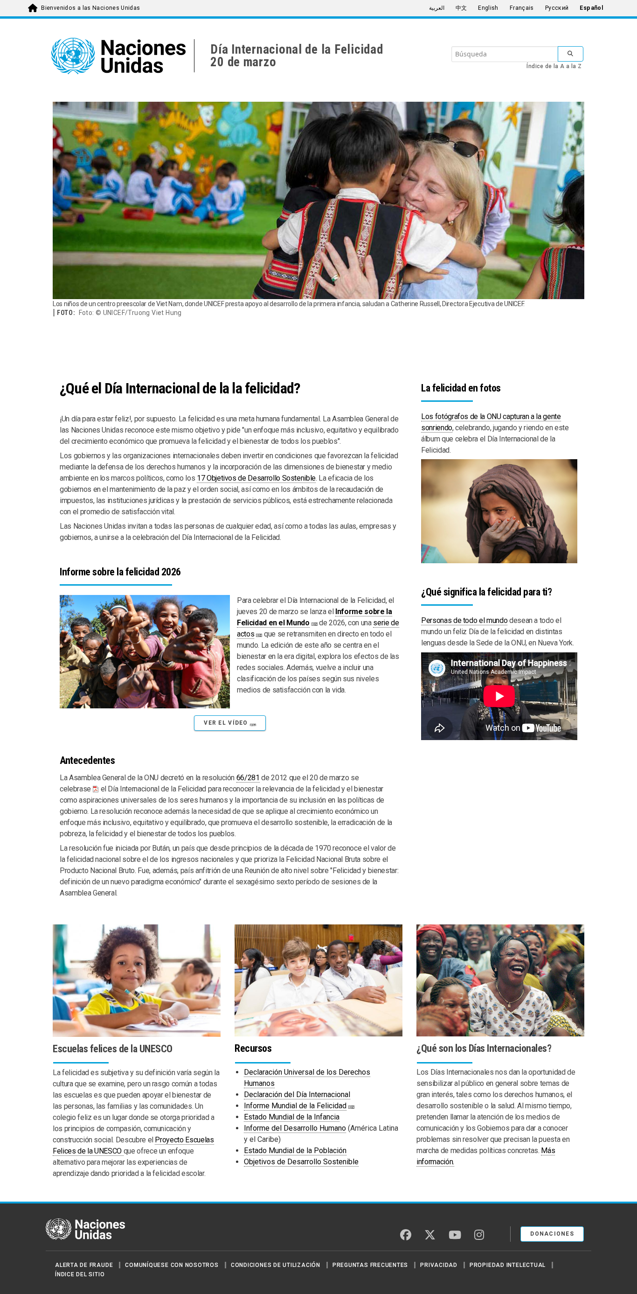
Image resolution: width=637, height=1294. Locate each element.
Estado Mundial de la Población (295, 1150)
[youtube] (455, 1234)
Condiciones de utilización (275, 1265)
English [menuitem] (488, 8)
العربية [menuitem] (436, 8)
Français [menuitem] (522, 8)
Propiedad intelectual (508, 1265)
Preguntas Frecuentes (370, 1265)
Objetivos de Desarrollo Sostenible (301, 1161)
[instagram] (479, 1234)
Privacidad (438, 1265)
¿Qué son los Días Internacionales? (483, 1048)
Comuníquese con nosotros (171, 1265)
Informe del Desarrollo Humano (295, 1128)
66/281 (248, 777)
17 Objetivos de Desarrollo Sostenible (256, 478)
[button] (229, 723)
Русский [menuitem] (557, 8)
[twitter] (430, 1234)
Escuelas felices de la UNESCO (113, 1049)
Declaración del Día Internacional (297, 1094)
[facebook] (405, 1234)
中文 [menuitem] (461, 8)
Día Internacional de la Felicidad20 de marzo (296, 56)
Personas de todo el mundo (464, 620)
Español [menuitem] (591, 8)
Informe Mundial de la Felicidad (295, 1105)
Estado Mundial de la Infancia (291, 1116)
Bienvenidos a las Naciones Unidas (90, 8)
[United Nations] (122, 56)
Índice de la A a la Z (554, 66)
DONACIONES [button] (552, 1234)
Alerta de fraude (84, 1265)
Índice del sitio (79, 1274)
